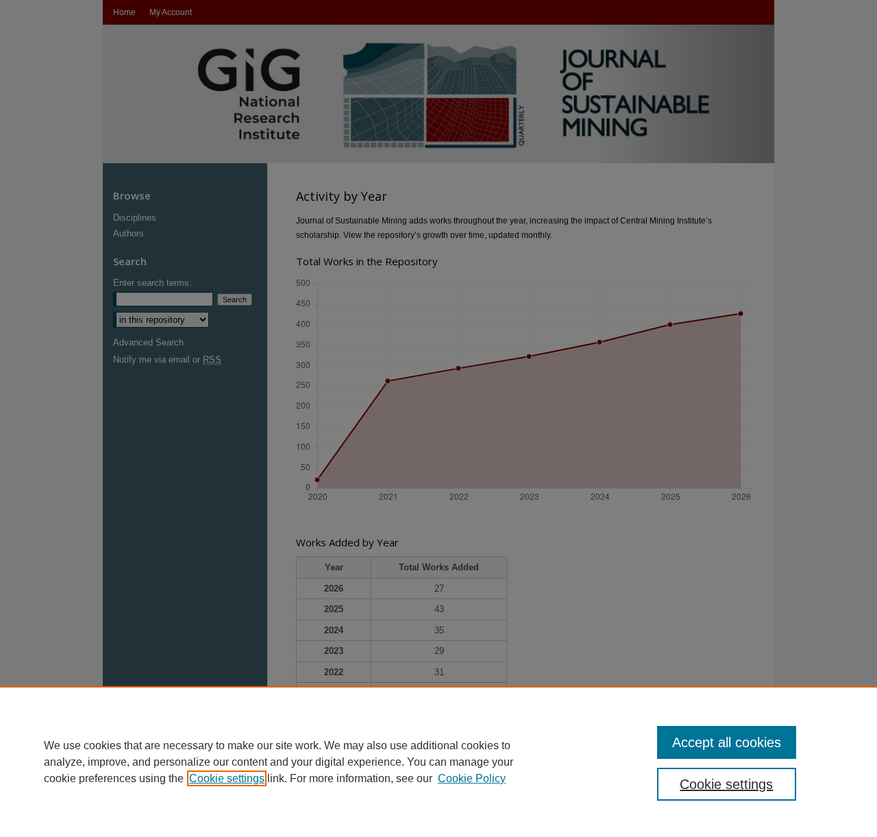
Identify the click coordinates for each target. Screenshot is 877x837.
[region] (438, 761)
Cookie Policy (472, 778)
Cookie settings (226, 778)
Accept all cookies (726, 742)
